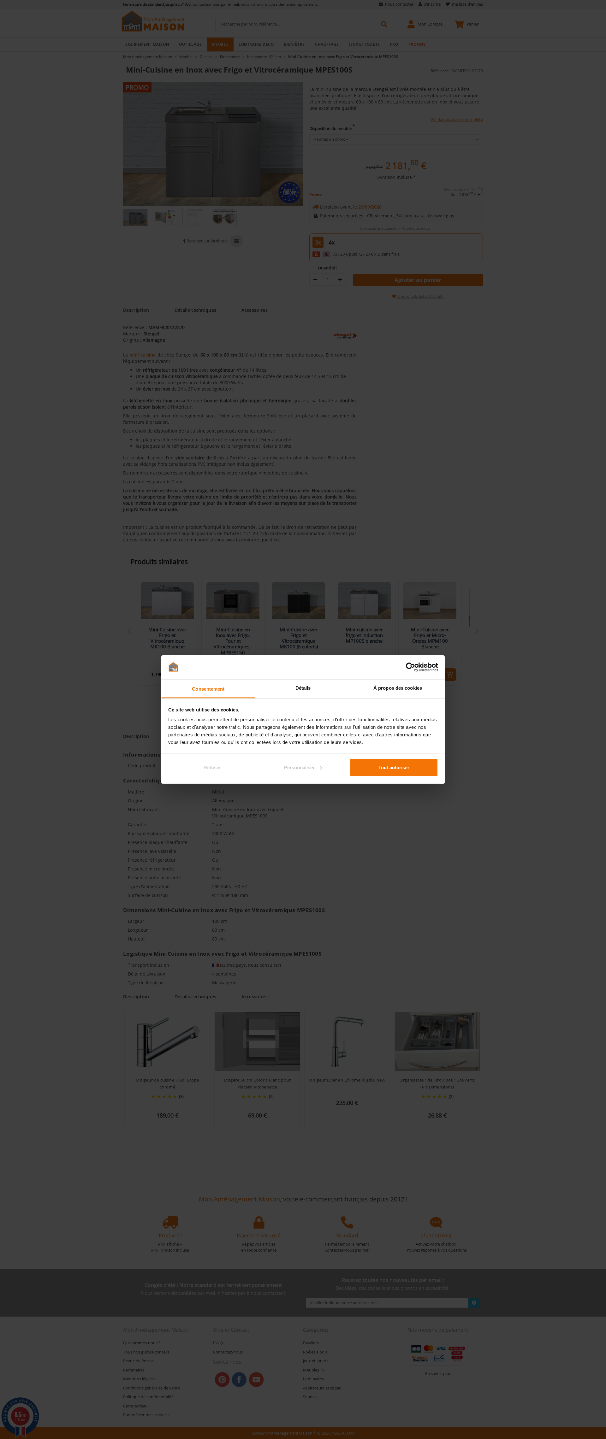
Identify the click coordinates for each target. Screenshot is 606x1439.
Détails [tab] (303, 688)
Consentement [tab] (208, 689)
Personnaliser (299, 767)
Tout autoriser (393, 767)
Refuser (212, 767)
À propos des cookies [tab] (397, 688)
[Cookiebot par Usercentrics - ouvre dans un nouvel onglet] (410, 667)
